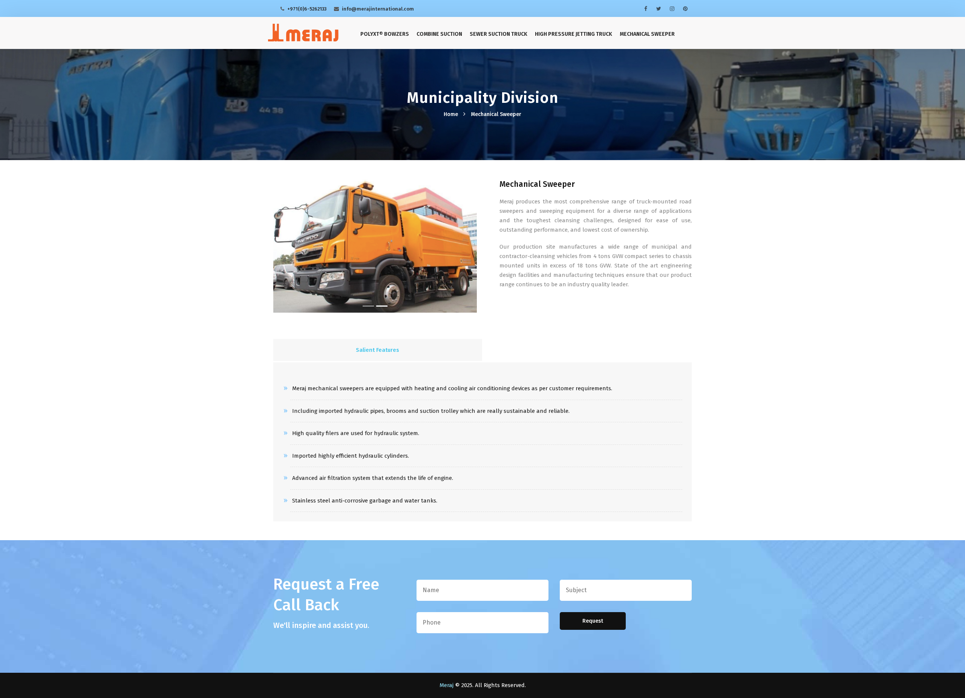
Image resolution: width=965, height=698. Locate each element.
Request (592, 621)
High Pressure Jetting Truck (573, 34)
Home (451, 114)
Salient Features (377, 350)
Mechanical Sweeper (647, 34)
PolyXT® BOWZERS (384, 34)
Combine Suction (439, 34)
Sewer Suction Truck (498, 34)
